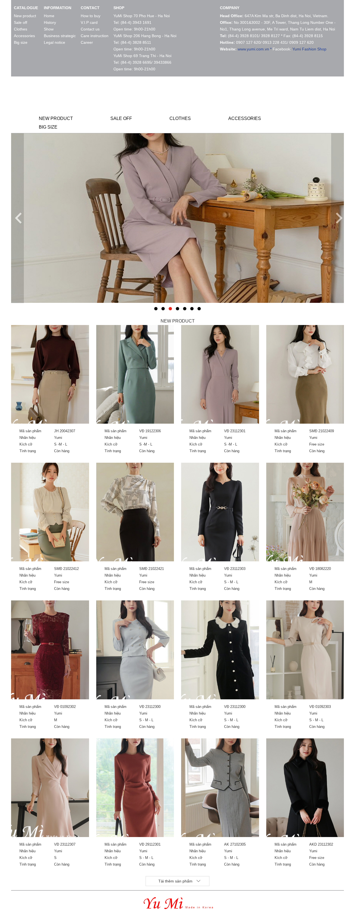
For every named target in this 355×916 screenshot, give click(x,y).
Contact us (90, 29)
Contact (90, 8)
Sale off (20, 22)
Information (57, 8)
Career (87, 42)
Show (49, 29)
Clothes (20, 29)
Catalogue (26, 8)
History (50, 22)
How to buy (90, 16)
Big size (20, 42)
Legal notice (54, 42)
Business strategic (60, 36)
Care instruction (94, 36)
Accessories (24, 36)
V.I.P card (89, 22)
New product (25, 16)
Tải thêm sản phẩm (175, 881)
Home (49, 16)
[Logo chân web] (178, 907)
